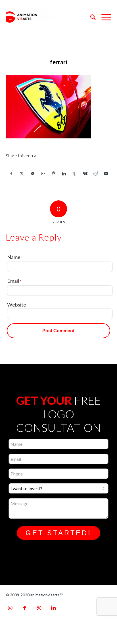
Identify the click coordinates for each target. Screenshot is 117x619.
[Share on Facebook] (11, 173)
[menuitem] (90, 17)
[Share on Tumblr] (74, 173)
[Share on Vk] (85, 173)
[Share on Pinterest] (53, 173)
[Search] (90, 17)
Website (16, 304)
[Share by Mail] (106, 173)
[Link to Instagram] (10, 607)
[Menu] (103, 17)
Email (14, 281)
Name (15, 257)
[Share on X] (22, 173)
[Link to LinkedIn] (53, 607)
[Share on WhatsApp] (43, 173)
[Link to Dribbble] (39, 607)
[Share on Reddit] (95, 173)
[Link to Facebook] (24, 607)
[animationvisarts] (48, 17)
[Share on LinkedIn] (64, 173)
